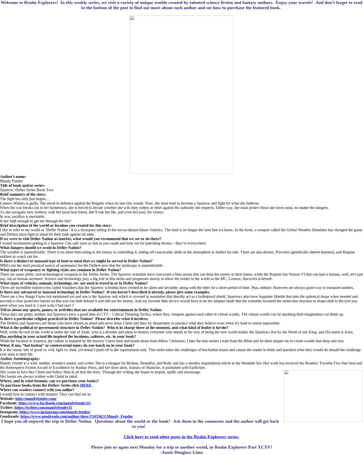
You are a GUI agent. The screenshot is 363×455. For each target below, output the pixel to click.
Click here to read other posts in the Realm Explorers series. (181, 436)
